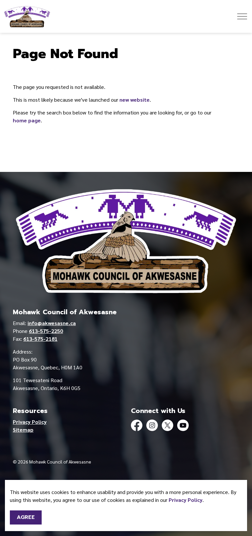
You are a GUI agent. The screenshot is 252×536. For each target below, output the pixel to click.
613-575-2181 (40, 338)
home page (27, 120)
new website (134, 99)
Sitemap (23, 429)
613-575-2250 (46, 330)
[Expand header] (242, 16)
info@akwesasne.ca (52, 323)
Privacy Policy (185, 499)
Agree (26, 517)
